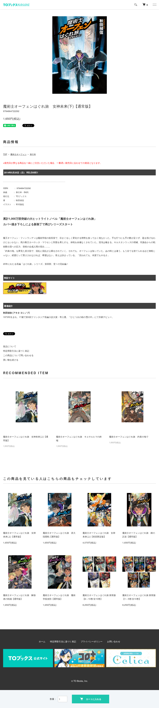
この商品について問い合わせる (18, 355)
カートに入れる (93, 699)
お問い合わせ (113, 641)
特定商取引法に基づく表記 (16, 350)
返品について (9, 346)
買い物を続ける (10, 359)
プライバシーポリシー (91, 641)
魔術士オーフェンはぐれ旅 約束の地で (128, 436)
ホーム (42, 641)
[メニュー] (154, 4)
